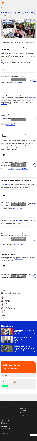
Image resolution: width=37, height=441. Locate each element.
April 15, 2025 (35, 165)
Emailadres (5, 375)
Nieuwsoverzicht (6, 407)
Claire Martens (4, 184)
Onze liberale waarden (24, 406)
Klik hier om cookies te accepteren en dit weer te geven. (18, 79)
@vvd (4, 118)
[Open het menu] (34, 2)
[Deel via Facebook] (5, 317)
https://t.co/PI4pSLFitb (10, 124)
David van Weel (19, 220)
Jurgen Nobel (20, 138)
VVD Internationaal (23, 410)
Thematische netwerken (24, 415)
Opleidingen (22, 412)
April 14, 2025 (34, 119)
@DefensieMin (4, 275)
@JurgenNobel (11, 168)
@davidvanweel (11, 242)
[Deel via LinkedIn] (1, 317)
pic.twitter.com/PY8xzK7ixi (17, 244)
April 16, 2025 (34, 79)
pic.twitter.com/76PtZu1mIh (19, 82)
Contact (4, 417)
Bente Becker (33, 97)
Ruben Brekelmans (19, 258)
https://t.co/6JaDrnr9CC (18, 208)
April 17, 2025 (34, 239)
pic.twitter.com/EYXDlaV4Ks (22, 168)
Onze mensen (5, 404)
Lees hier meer (4, 63)
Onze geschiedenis (23, 408)
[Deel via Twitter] (3, 317)
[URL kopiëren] (7, 317)
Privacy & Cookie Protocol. (4, 433)
